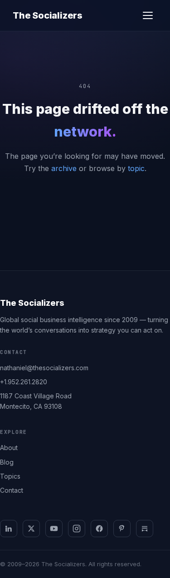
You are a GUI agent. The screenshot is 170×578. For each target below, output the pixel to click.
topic (136, 168)
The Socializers (48, 15)
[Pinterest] (122, 528)
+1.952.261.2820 (23, 382)
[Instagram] (76, 528)
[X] (31, 528)
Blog (7, 462)
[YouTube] (54, 528)
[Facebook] (99, 528)
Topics (10, 476)
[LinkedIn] (8, 528)
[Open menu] (147, 15)
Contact (11, 490)
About (9, 447)
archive (64, 168)
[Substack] (144, 528)
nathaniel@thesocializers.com (44, 368)
